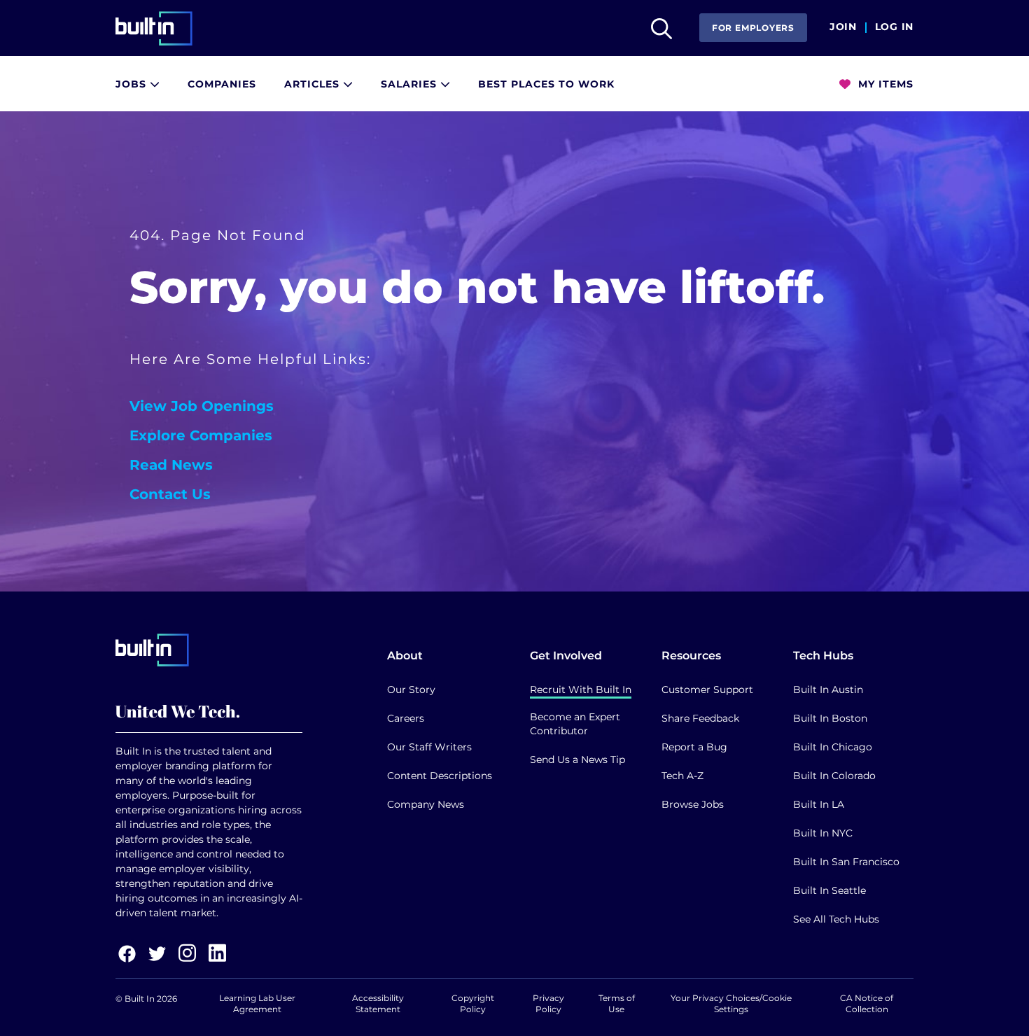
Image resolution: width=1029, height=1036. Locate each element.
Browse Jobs (693, 804)
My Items (884, 84)
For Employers (753, 27)
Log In (894, 27)
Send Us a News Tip (577, 759)
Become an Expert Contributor (575, 723)
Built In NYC (823, 833)
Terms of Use (616, 1003)
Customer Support (707, 689)
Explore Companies (201, 435)
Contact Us (170, 494)
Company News (425, 804)
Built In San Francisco (846, 861)
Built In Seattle (829, 890)
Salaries (410, 84)
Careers (405, 718)
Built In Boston (830, 718)
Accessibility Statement (378, 1003)
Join (843, 27)
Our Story (411, 689)
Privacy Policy (548, 1003)
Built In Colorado (834, 775)
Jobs (132, 84)
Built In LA (818, 804)
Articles (313, 84)
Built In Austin (828, 689)
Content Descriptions (439, 775)
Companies (222, 84)
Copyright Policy (472, 1003)
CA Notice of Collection (866, 1003)
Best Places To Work (546, 84)
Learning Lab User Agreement (257, 1003)
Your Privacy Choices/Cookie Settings (731, 1003)
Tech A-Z (683, 775)
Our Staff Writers (429, 747)
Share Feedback (700, 718)
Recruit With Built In (580, 689)
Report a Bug (694, 747)
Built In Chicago (832, 747)
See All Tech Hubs (836, 919)
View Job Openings (202, 406)
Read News (171, 464)
